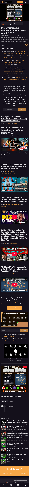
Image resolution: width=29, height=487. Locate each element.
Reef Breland (7, 124)
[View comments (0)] (11, 484)
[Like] (4, 484)
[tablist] (7, 401)
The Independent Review (8, 173)
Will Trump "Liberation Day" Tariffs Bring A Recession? (14, 62)
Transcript (19, 24)
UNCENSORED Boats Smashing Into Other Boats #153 (15, 52)
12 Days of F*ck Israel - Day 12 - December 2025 (15, 427)
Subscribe (20, 2)
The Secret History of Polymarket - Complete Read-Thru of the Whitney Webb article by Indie (17, 421)
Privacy (15, 480)
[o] (14, 13)
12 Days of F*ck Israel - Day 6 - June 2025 (16, 460)
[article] (14, 422)
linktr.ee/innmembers (10, 341)
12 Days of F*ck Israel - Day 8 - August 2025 (17, 449)
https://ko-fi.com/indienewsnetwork (10, 303)
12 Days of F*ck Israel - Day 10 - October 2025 (15, 438)
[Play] (1, 19)
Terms (18, 480)
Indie (15, 124)
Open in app (7, 24)
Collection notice (23, 480)
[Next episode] (5, 19)
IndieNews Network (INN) (7, 44)
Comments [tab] (4, 401)
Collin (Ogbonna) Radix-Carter (12, 204)
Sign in (26, 2)
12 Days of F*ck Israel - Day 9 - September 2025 (15, 443)
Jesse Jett (6, 274)
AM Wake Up (8, 171)
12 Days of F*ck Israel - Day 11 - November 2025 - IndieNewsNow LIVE (17, 432)
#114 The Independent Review (16, 57)
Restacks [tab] (11, 401)
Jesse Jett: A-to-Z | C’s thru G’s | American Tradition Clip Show (15, 79)
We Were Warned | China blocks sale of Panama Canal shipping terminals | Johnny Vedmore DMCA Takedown (14, 70)
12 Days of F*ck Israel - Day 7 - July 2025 (16, 455)
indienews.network (9, 336)
